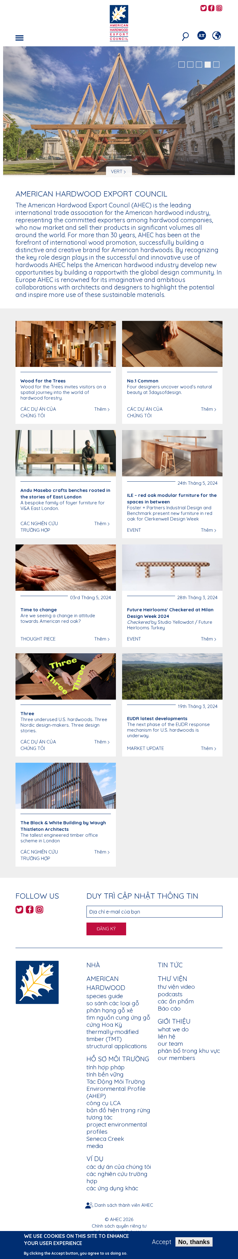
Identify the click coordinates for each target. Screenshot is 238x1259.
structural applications (116, 1046)
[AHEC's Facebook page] (211, 8)
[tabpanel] (119, 112)
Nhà (93, 965)
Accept (161, 1242)
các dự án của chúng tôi (118, 1166)
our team (170, 1043)
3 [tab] (199, 64)
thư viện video (176, 986)
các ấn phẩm (176, 1001)
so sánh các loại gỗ (112, 1003)
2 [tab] (190, 64)
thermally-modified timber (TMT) (112, 1035)
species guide (104, 996)
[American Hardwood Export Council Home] (119, 22)
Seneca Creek (105, 1138)
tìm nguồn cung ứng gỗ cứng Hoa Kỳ (118, 1021)
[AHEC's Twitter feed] (204, 8)
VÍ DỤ (95, 1159)
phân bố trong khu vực (189, 1050)
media (94, 1146)
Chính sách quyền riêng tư (119, 1226)
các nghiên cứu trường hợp (117, 1177)
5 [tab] (216, 64)
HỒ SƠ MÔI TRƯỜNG (117, 1059)
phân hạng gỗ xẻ (109, 1010)
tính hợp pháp (105, 1067)
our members (176, 1058)
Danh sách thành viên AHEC (124, 1205)
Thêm (100, 409)
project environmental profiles (116, 1128)
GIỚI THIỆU (174, 1021)
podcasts (170, 994)
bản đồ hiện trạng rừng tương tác (118, 1113)
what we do (173, 1029)
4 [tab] (207, 64)
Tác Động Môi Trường (115, 1081)
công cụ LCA (103, 1103)
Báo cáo (169, 1008)
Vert (116, 171)
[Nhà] (37, 981)
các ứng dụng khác (112, 1188)
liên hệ (166, 1036)
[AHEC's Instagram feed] (219, 8)
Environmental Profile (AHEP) (116, 1092)
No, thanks (194, 1241)
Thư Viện (172, 978)
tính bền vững (105, 1074)
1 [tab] (181, 64)
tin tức (170, 965)
